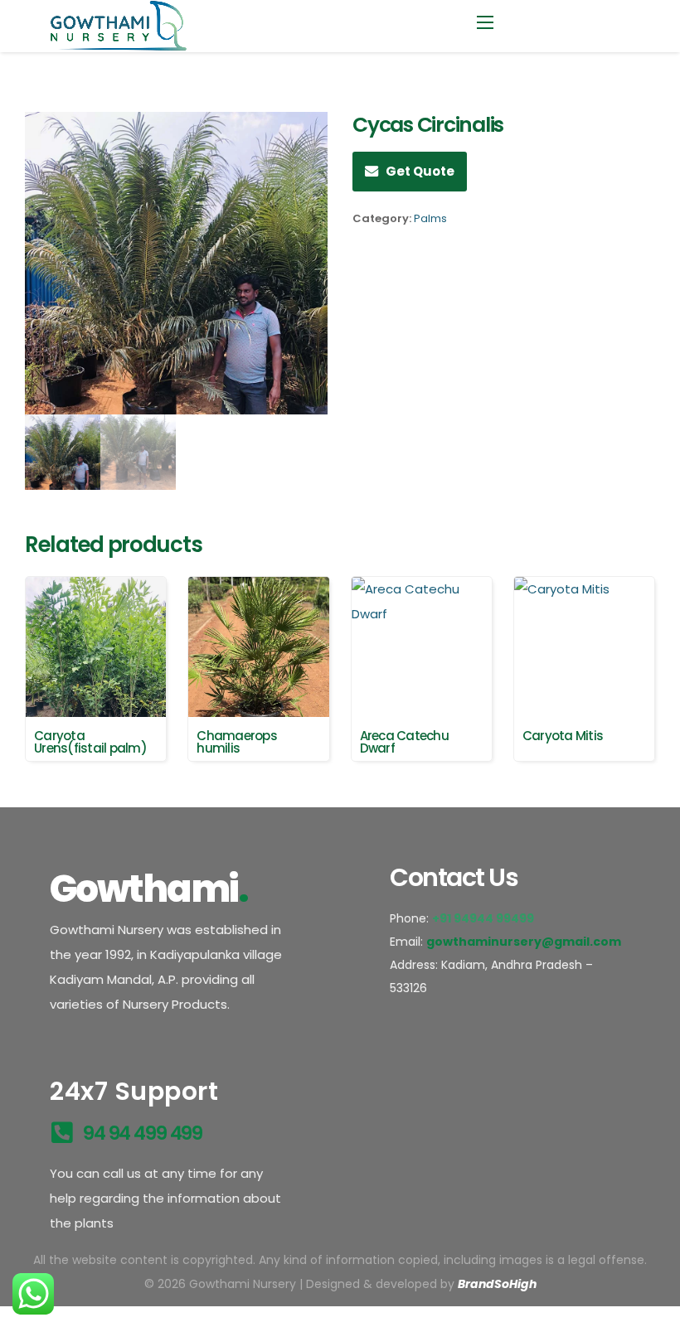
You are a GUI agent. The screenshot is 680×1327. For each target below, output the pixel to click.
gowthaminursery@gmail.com (523, 941)
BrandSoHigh (497, 1284)
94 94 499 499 (142, 1133)
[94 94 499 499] (62, 1133)
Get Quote (420, 171)
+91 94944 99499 (484, 918)
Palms (430, 218)
